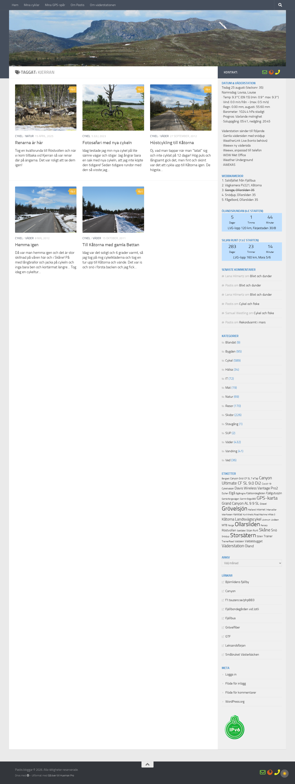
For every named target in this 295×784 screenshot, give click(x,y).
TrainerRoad (228, 541)
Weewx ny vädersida (237, 145)
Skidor (229, 415)
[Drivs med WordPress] (28, 775)
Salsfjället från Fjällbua (240, 180)
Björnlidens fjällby (237, 582)
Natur (29, 136)
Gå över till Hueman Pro (61, 775)
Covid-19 (266, 483)
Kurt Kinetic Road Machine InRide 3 (259, 514)
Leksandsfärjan (235, 645)
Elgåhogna (240, 493)
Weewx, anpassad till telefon (242, 150)
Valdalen (239, 541)
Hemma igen (27, 244)
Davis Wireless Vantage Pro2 (256, 488)
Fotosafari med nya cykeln (107, 142)
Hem (15, 5)
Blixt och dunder (261, 276)
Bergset (225, 478)
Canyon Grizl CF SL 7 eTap (244, 478)
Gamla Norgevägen (230, 499)
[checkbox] (285, 774)
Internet (261, 509)
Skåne (264, 530)
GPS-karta (267, 498)
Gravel (263, 503)
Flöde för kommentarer (240, 692)
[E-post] (264, 72)
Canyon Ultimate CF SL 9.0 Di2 (247, 480)
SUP (228, 433)
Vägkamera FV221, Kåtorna (243, 185)
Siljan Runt (252, 530)
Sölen (260, 536)
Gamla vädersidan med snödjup (244, 136)
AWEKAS (229, 165)
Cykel (19, 136)
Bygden (230, 351)
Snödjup (225, 536)
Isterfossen (227, 514)
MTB (224, 525)
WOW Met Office (234, 155)
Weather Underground (238, 160)
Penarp (264, 525)
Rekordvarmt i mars (252, 322)
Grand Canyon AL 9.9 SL (240, 503)
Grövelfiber (232, 627)
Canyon (230, 591)
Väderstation (233, 545)
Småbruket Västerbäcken (242, 654)
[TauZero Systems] (271, 72)
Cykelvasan (228, 488)
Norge (231, 525)
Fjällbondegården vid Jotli (242, 609)
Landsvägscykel (248, 519)
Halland (252, 509)
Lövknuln (266, 519)
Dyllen (225, 493)
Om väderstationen (103, 5)
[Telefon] (277, 72)
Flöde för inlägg (235, 683)
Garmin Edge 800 (248, 498)
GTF (228, 636)
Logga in (231, 674)
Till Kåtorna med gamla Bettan (110, 244)
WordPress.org (234, 701)
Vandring (231, 451)
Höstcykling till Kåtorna (172, 142)
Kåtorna (228, 519)
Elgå (232, 493)
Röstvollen (229, 530)
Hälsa (229, 369)
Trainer (268, 536)
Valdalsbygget (253, 541)
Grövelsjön (234, 508)
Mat (228, 387)
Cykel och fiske (249, 304)
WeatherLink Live (235, 140)
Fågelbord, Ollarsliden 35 (241, 200)
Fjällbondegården (255, 493)
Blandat (230, 342)
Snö (274, 530)
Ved (227, 460)
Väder (164, 136)
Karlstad (237, 514)
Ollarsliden (247, 524)
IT (226, 378)
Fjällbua (230, 618)
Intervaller (271, 509)
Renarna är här (29, 142)
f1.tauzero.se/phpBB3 (239, 600)
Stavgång (231, 424)
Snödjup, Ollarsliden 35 (240, 195)
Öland (249, 546)
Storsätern (243, 535)
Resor (229, 406)
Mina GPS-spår (55, 5)
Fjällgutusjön (274, 493)
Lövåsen (275, 520)
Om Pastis (77, 5)
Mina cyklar (31, 5)
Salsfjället (241, 530)
